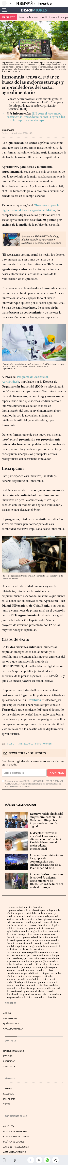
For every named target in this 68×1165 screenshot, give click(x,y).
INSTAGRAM (9, 1099)
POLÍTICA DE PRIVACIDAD (15, 1131)
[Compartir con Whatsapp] (48, 1160)
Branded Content (43, 743)
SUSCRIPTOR (9, 1066)
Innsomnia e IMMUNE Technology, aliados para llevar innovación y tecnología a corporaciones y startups (41, 239)
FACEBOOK (8, 1093)
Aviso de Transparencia (16, 1147)
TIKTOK (6, 1104)
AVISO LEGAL (9, 1126)
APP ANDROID (10, 1018)
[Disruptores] (34, 10)
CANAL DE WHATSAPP (13, 1028)
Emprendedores (25, 743)
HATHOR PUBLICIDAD (13, 1051)
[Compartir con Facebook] (31, 1160)
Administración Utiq (14, 1152)
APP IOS (7, 1013)
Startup (11, 743)
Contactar (11, 1040)
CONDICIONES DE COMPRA (16, 1136)
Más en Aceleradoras (20, 804)
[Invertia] (44, 3)
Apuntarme (57, 772)
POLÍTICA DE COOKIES (13, 1141)
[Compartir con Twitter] (40, 1160)
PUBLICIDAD (9, 1061)
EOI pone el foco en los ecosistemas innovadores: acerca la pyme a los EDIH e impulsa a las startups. (36, 117)
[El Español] (26, 3)
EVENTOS (7, 1056)
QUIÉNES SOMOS (11, 1023)
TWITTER (7, 1088)
